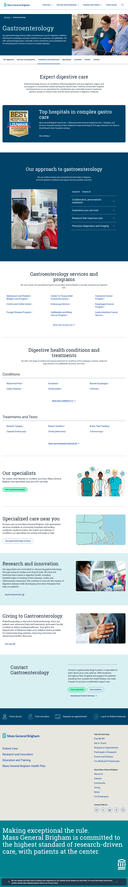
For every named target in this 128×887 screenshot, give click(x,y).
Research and (17, 754)
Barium (56, 426)
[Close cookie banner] (117, 882)
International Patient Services (82, 696)
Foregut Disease (18, 312)
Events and (103, 756)
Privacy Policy (53, 883)
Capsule (16, 431)
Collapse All (86, 192)
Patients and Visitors (91, 5)
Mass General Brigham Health (23, 766)
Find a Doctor (111, 5)
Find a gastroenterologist (15, 489)
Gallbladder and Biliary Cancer (61, 313)
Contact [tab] (96, 59)
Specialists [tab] (66, 59)
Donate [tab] (87, 59)
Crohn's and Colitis (18, 304)
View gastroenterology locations (18, 541)
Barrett (99, 383)
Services (7, 17)
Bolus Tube (99, 426)
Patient (10, 748)
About (98, 774)
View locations (96, 689)
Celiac (13, 389)
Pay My (99, 738)
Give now (8, 644)
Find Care (46, 5)
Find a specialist (77, 689)
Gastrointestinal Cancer (106, 313)
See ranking (44, 136)
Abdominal (14, 383)
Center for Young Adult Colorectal (62, 297)
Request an (106, 747)
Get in (100, 743)
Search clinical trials (13, 595)
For (101, 796)
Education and (16, 760)
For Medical (106, 761)
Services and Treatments (67, 5)
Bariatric (14, 426)
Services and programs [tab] (26, 59)
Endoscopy (60, 304)
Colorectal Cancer (104, 297)
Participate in (105, 752)
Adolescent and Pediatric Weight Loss (18, 297)
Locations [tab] (78, 59)
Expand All (76, 192)
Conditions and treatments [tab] (48, 59)
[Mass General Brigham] (17, 5)
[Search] (122, 4)
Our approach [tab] (8, 59)
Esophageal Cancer (104, 305)
